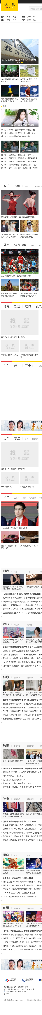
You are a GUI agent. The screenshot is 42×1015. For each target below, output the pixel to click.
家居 (35, 20)
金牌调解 (17, 168)
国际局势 (17, 799)
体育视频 (20, 245)
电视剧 (37, 186)
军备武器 (30, 799)
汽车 (7, 365)
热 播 (4, 155)
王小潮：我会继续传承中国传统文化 (22, 130)
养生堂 (35, 168)
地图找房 (34, 439)
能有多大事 (22, 155)
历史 (6, 745)
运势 (28, 855)
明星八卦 (28, 186)
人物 (28, 572)
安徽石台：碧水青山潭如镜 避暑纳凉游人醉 (21, 651)
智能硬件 (32, 498)
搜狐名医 (30, 678)
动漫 (6, 908)
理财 (14, 20)
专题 (14, 17)
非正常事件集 (32, 158)
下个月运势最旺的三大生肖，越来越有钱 (20, 897)
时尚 (6, 571)
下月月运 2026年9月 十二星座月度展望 (19, 893)
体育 (7, 245)
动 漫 (4, 165)
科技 (7, 497)
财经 (7, 306)
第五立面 (12, 155)
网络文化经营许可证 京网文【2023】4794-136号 (19, 989)
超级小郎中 (22, 158)
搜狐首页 (9, 5)
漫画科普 (30, 908)
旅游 (6, 624)
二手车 (29, 365)
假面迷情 (12, 158)
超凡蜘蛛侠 (32, 161)
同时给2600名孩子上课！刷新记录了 (22, 133)
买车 (17, 365)
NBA (35, 17)
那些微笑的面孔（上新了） (14, 776)
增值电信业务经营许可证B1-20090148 (16, 987)
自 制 (4, 158)
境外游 (29, 625)
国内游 (16, 625)
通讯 (24, 498)
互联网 (16, 498)
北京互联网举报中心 (29, 980)
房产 (7, 438)
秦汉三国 (17, 746)
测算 (15, 855)
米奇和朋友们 (26, 165)
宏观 (8, 20)
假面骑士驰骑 (14, 165)
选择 (11, 168)
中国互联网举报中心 (12, 980)
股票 (39, 306)
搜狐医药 (17, 678)
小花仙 (34, 165)
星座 (6, 855)
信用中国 (6, 994)
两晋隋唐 (30, 746)
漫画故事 (17, 908)
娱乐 (7, 186)
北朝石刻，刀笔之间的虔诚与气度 (17, 783)
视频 (17, 186)
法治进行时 (27, 168)
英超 (29, 17)
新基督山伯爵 (21, 161)
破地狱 (11, 161)
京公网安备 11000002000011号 (16, 991)
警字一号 (31, 155)
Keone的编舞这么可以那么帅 (19, 136)
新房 (29, 20)
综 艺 (4, 168)
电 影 (4, 161)
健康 (6, 677)
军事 (8, 17)
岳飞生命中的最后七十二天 (14, 780)
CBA (39, 245)
